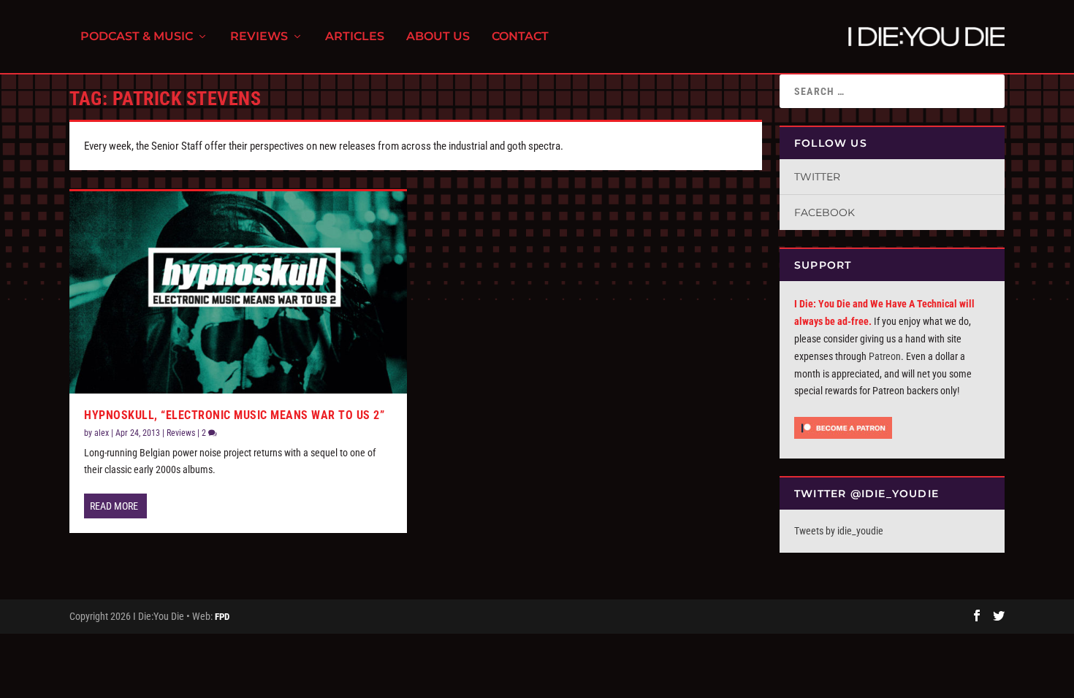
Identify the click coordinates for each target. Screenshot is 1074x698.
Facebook (824, 212)
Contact (520, 37)
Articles (354, 37)
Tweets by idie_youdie (838, 531)
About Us (438, 37)
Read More (114, 506)
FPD (222, 616)
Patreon (885, 356)
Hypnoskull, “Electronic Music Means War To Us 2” (234, 415)
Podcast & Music (136, 37)
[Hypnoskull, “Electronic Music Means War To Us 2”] (238, 292)
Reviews (259, 37)
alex (101, 433)
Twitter (817, 176)
